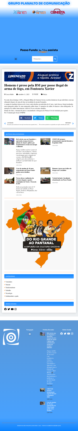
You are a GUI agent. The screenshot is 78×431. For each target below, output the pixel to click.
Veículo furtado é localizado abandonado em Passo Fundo (61, 179)
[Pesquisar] (55, 58)
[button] (15, 58)
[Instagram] (72, 333)
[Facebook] (61, 333)
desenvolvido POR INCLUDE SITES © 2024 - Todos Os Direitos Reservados (39, 425)
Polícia (45, 94)
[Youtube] (68, 333)
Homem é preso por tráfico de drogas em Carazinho (61, 169)
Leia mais (19, 165)
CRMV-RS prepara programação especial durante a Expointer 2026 (62, 141)
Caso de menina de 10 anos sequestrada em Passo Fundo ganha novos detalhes (25, 170)
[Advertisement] (39, 32)
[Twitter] (65, 333)
